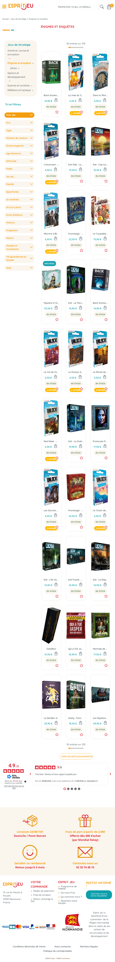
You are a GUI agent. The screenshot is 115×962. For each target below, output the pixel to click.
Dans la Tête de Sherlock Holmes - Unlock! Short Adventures (100, 95)
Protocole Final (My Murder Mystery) (100, 441)
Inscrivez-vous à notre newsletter (99, 894)
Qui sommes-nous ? (71, 896)
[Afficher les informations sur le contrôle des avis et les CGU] (25, 781)
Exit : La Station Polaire (76, 441)
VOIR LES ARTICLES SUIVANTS (76, 756)
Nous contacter (63, 946)
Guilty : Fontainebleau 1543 (76, 718)
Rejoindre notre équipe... (67, 901)
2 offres (76, 113)
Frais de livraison (42, 894)
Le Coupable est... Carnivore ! (100, 233)
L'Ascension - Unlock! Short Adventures (51, 164)
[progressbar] (75, 47)
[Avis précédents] (30, 774)
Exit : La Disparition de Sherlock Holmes (100, 579)
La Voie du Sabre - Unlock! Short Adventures (76, 95)
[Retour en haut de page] (109, 953)
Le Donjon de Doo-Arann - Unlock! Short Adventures (76, 372)
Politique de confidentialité (57, 951)
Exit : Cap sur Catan (100, 164)
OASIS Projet (50, 958)
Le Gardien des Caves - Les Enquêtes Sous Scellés (51, 718)
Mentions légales (89, 946)
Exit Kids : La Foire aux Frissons (76, 164)
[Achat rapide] (56, 100)
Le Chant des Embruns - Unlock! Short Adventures (100, 510)
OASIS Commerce (63, 958)
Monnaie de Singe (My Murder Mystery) (100, 648)
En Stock (51, 107)
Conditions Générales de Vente (29, 946)
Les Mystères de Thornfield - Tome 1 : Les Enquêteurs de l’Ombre (100, 718)
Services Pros (67, 892)
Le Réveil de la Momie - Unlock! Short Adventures (100, 372)
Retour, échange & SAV (42, 900)
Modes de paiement (43, 890)
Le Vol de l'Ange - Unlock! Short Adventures (51, 372)
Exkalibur (51, 648)
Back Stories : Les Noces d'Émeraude (51, 95)
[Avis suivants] (110, 774)
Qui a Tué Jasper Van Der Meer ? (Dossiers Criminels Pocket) (76, 648)
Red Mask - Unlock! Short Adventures (51, 441)
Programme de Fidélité (67, 887)
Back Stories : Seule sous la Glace (100, 302)
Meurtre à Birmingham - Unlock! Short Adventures (51, 233)
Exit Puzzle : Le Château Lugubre (76, 579)
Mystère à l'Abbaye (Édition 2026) (51, 302)
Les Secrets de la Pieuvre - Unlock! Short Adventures (51, 510)
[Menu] (4, 6)
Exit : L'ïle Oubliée (51, 579)
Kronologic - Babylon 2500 (76, 233)
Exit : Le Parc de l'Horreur (76, 302)
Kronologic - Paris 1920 (76, 510)
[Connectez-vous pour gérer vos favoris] (57, 112)
